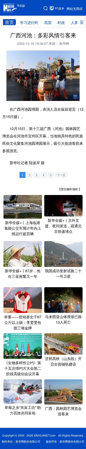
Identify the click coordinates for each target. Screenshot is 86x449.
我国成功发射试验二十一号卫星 (63, 273)
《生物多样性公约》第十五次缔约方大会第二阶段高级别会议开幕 (22, 368)
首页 (9, 22)
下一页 (61, 175)
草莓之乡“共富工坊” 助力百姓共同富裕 (23, 410)
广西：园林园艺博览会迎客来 (63, 411)
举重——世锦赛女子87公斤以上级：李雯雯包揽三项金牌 (22, 322)
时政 (61, 22)
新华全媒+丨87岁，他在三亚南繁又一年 (22, 273)
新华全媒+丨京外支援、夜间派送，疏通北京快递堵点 (63, 226)
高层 (48, 22)
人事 (74, 22)
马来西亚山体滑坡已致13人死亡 (63, 319)
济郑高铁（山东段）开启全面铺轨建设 (63, 361)
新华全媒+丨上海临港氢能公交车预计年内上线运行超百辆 (22, 228)
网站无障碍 (75, 8)
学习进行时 (29, 22)
